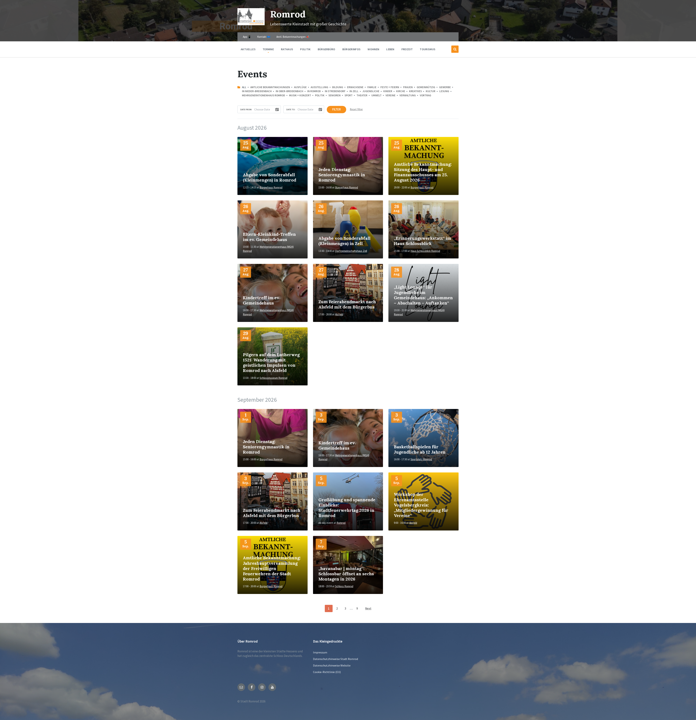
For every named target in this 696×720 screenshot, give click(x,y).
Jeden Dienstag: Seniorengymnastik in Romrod (341, 175)
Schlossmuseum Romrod (273, 378)
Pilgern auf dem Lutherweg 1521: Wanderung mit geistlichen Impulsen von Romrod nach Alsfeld (271, 362)
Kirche (400, 91)
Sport (349, 95)
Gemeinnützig (426, 87)
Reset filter (356, 109)
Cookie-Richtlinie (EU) (327, 672)
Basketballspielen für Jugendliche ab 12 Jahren (420, 449)
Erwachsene (355, 87)
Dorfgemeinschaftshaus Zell (351, 251)
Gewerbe (445, 87)
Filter (336, 109)
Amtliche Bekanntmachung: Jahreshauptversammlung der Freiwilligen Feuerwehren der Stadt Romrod (272, 568)
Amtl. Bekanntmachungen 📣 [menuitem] (293, 36)
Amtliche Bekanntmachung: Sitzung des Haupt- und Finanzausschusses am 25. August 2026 (423, 172)
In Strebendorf (335, 91)
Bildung (337, 87)
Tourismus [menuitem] (427, 49)
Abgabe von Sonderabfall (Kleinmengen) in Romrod (269, 177)
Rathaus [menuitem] (287, 49)
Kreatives (415, 91)
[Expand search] (455, 49)
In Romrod (314, 91)
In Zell (354, 91)
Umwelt (376, 95)
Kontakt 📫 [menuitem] (263, 36)
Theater (362, 95)
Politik (319, 95)
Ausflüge (300, 87)
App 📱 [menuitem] (247, 36)
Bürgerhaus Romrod (271, 187)
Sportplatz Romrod (421, 459)
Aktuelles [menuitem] (248, 49)
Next (368, 608)
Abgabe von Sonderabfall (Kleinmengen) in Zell (344, 240)
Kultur (430, 91)
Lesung (444, 91)
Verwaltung (407, 95)
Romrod (288, 14)
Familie (371, 87)
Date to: (290, 109)
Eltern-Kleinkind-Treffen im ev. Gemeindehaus (269, 236)
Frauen (408, 87)
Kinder (387, 91)
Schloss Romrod (344, 586)
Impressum (320, 652)
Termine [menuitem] (268, 49)
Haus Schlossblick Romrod (425, 251)
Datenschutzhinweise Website (332, 665)
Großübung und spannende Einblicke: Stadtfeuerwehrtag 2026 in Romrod (346, 507)
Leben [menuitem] (390, 49)
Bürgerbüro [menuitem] (326, 49)
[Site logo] (251, 24)
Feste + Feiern (389, 87)
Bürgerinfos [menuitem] (351, 49)
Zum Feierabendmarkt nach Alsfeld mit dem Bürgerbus (347, 304)
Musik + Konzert (300, 95)
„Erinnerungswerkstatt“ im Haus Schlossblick (422, 240)
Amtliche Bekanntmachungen (270, 87)
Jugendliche (370, 91)
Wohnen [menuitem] (373, 49)
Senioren (334, 95)
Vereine (390, 95)
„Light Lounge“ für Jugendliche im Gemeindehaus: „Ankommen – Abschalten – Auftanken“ (423, 295)
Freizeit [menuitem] (407, 49)
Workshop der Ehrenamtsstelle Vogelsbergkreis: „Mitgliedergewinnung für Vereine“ (421, 504)
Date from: (246, 109)
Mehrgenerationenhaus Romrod (263, 95)
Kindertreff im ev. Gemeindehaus (261, 300)
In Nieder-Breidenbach (257, 91)
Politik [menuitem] (305, 49)
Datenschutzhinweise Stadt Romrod (335, 659)
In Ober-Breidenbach (289, 91)
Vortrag (425, 95)
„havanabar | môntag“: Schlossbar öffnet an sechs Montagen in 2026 (346, 574)
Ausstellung (319, 87)
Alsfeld (339, 314)
